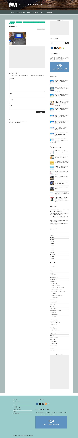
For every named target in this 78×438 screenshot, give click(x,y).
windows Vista (52, 279)
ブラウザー (52, 316)
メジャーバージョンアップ (56, 289)
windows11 (52, 293)
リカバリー (52, 333)
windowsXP (52, 304)
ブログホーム (12, 12)
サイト (10, 105)
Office (51, 273)
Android (51, 266)
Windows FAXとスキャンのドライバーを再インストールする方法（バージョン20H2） (62, 173)
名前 (10, 93)
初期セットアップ (53, 337)
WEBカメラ (53, 341)
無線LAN (51, 350)
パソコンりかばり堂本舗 (30, 4)
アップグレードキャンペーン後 (57, 287)
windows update (53, 277)
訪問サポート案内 (21, 12)
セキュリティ (52, 308)
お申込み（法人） (18, 409)
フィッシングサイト (55, 322)
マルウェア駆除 (53, 321)
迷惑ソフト (53, 324)
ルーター (51, 335)
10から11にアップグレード (56, 295)
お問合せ (29, 12)
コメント (11, 78)
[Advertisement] (27, 57)
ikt (59, 211)
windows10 (52, 281)
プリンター (53, 343)
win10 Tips (53, 283)
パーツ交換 (52, 312)
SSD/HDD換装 (54, 314)
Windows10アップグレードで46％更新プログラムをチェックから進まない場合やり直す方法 (62, 193)
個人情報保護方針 (49, 12)
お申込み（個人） (18, 407)
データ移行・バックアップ (55, 310)
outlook (52, 274)
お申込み (36, 12)
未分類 (51, 348)
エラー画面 (52, 306)
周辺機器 (51, 339)
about (42, 12)
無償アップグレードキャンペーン (57, 291)
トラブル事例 (53, 297)
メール (11, 99)
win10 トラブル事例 (55, 285)
